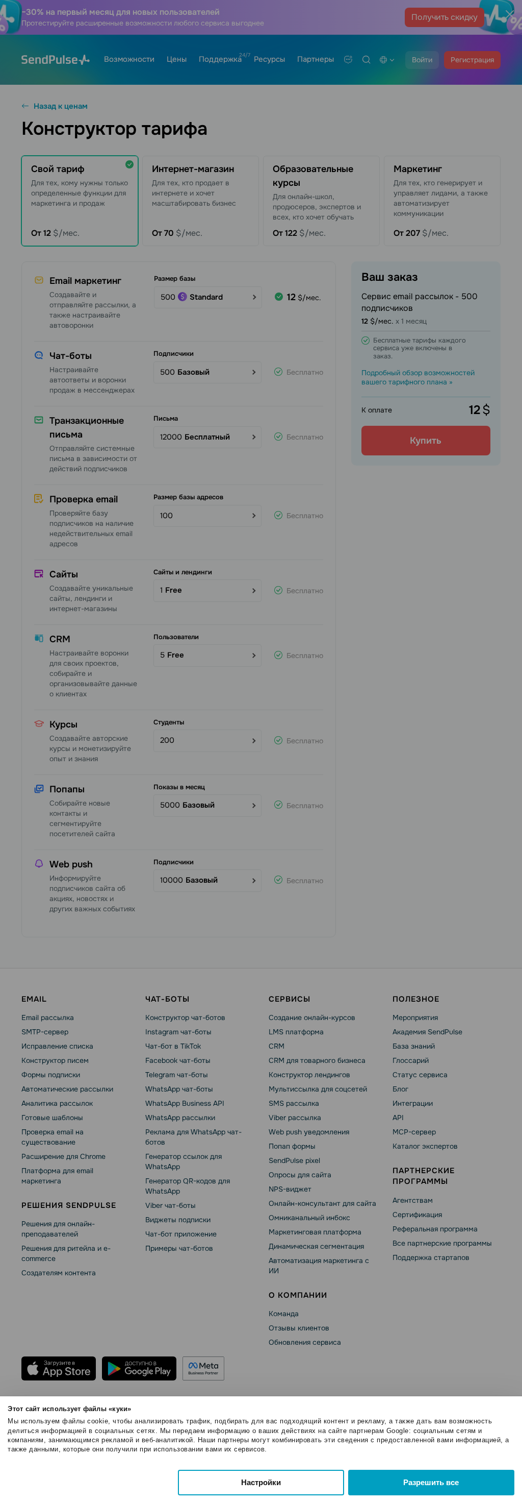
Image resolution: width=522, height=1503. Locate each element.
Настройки (261, 1482)
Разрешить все (431, 1482)
